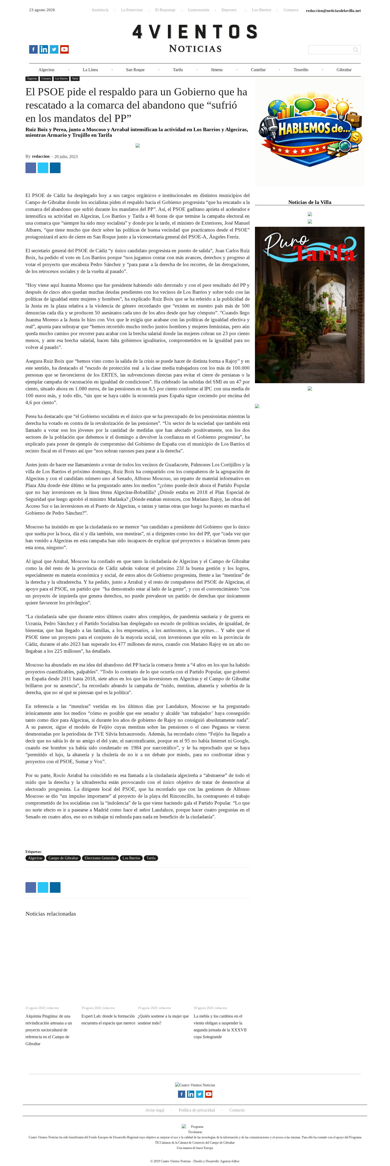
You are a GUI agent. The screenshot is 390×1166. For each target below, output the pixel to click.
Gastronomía (198, 10)
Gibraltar (344, 69)
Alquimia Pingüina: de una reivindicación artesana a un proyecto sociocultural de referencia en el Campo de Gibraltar (48, 1030)
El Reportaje (165, 10)
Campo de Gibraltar (63, 858)
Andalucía (100, 10)
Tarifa (178, 69)
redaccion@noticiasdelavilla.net (333, 10)
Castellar (258, 69)
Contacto (237, 1110)
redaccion (41, 156)
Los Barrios (261, 10)
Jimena (217, 69)
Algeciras (46, 69)
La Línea (90, 69)
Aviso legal (154, 1110)
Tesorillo (301, 69)
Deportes (229, 10)
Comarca (291, 10)
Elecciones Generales (100, 858)
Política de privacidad (197, 1110)
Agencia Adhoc (230, 1161)
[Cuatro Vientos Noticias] (195, 39)
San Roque (135, 69)
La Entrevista (132, 10)
